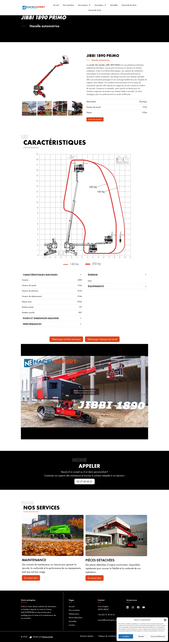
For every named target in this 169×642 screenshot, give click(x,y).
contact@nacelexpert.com (108, 620)
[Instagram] (132, 607)
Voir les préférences (158, 636)
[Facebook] (138, 607)
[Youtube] (143, 607)
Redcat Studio (47, 636)
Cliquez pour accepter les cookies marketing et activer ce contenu (84, 392)
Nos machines (68, 5)
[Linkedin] (127, 607)
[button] (165, 620)
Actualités (114, 5)
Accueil (56, 5)
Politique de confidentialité (108, 636)
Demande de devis (129, 5)
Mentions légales (87, 636)
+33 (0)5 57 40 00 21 (106, 614)
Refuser (141, 636)
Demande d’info (95, 10)
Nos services (83, 5)
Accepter (125, 636)
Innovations (99, 5)
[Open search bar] (149, 8)
